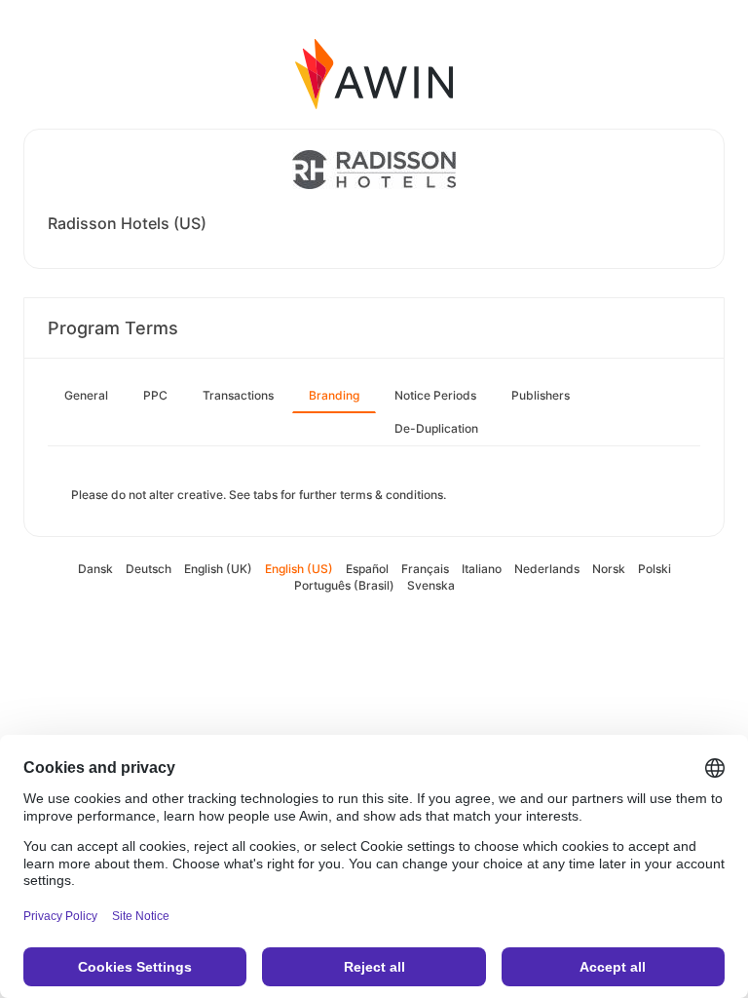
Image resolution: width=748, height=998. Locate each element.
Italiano (482, 568)
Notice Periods (435, 395)
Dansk (95, 568)
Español (367, 568)
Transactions (238, 395)
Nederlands (547, 568)
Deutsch (148, 568)
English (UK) (218, 568)
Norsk (608, 568)
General (86, 395)
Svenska (431, 585)
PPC (155, 395)
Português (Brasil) (344, 585)
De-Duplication (436, 428)
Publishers (540, 395)
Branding (334, 395)
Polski (654, 568)
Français (425, 568)
